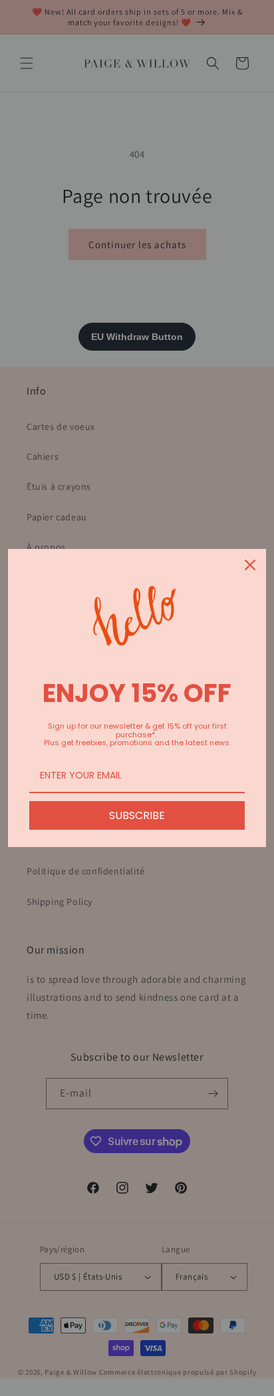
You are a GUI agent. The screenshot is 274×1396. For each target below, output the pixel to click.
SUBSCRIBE (137, 815)
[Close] (250, 565)
